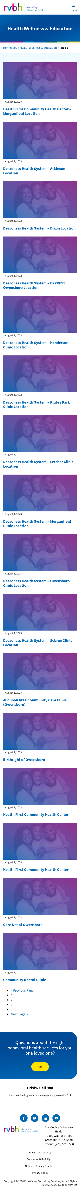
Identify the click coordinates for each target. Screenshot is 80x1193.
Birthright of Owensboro (24, 759)
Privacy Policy (40, 1173)
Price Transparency (40, 1152)
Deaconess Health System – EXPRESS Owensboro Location (34, 285)
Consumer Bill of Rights (40, 1159)
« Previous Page (22, 990)
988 (50, 1087)
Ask (40, 1066)
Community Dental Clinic (24, 979)
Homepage (10, 47)
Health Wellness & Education (38, 47)
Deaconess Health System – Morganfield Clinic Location (37, 523)
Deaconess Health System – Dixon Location (39, 228)
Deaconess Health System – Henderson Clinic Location (35, 344)
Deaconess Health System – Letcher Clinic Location (38, 464)
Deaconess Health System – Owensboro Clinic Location (36, 583)
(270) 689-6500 (64, 1144)
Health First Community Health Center (36, 814)
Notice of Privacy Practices (40, 1166)
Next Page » (19, 1014)
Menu (73, 10)
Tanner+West (69, 1185)
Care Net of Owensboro (23, 924)
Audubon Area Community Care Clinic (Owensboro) (35, 702)
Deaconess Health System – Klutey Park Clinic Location (36, 404)
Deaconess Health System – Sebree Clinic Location (37, 642)
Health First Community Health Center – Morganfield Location (37, 111)
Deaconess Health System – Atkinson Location (34, 170)
